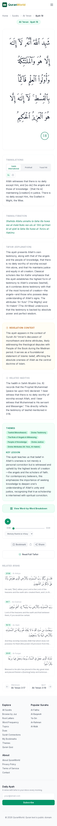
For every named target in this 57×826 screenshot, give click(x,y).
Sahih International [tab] (13, 167)
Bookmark (21, 544)
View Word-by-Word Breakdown (30, 508)
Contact (6, 772)
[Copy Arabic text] (30, 544)
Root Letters (8, 718)
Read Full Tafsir (30, 554)
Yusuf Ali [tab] (43, 167)
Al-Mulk (34, 726)
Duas (4, 730)
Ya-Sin (34, 718)
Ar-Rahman (36, 722)
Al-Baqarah (36, 714)
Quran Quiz (7, 747)
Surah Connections (11, 734)
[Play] (8, 521)
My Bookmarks (9, 739)
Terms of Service (10, 768)
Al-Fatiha (35, 710)
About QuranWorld (11, 760)
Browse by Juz (9, 714)
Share (41, 544)
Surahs (15, 15)
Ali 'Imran (27, 15)
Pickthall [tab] (28, 167)
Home (5, 15)
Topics (5, 726)
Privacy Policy (9, 764)
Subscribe (28, 802)
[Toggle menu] (52, 5)
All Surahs (7, 710)
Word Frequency (10, 722)
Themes (6, 743)
